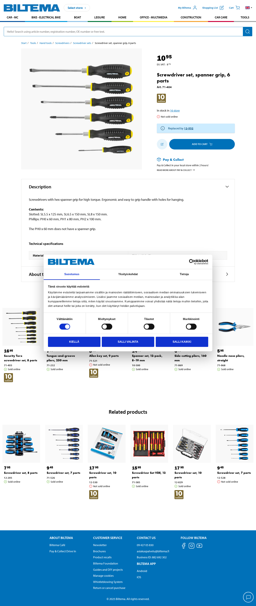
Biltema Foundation (105, 563)
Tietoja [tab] (184, 274)
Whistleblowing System (108, 582)
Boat (77, 17)
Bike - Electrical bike (46, 17)
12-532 (188, 128)
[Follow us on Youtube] (199, 547)
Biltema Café (57, 545)
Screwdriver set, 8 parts (20, 473)
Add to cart (199, 144)
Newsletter (100, 545)
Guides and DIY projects (108, 569)
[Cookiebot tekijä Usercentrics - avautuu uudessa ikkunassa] (191, 262)
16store (175, 110)
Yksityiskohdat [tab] (128, 274)
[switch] (107, 327)
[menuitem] (12, 18)
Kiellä (74, 341)
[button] (248, 7)
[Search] (247, 31)
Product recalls (102, 557)
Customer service (107, 538)
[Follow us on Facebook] (184, 546)
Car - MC (12, 17)
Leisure (99, 17)
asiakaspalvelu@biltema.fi (153, 551)
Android (142, 571)
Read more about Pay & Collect (174, 170)
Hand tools (46, 43)
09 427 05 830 (145, 545)
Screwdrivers (62, 43)
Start (24, 43)
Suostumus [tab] (71, 274)
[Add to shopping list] (162, 144)
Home (122, 17)
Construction (191, 17)
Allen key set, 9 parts (104, 356)
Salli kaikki (182, 341)
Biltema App (146, 563)
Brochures (99, 551)
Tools (245, 17)
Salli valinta (128, 341)
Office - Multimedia (153, 17)
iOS (139, 577)
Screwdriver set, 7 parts (63, 473)
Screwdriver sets (82, 43)
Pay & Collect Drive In (62, 551)
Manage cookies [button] (103, 575)
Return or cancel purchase (109, 588)
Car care (221, 17)
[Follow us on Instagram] (192, 546)
